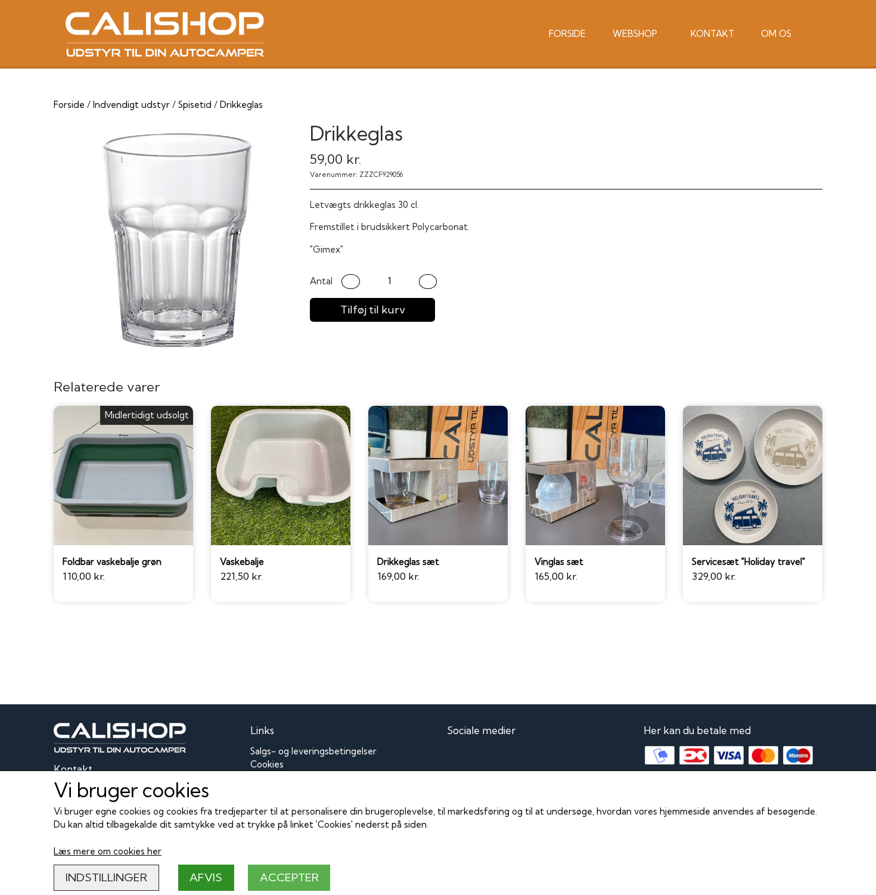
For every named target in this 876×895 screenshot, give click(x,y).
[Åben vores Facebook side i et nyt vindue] (457, 758)
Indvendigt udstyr (131, 104)
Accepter (289, 877)
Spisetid (195, 104)
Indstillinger (106, 877)
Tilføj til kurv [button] (372, 309)
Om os (776, 33)
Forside (567, 33)
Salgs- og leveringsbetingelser (313, 751)
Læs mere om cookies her (107, 851)
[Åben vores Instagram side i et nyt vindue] (484, 758)
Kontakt (712, 33)
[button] (350, 281)
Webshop (635, 33)
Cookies (267, 764)
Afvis (206, 877)
